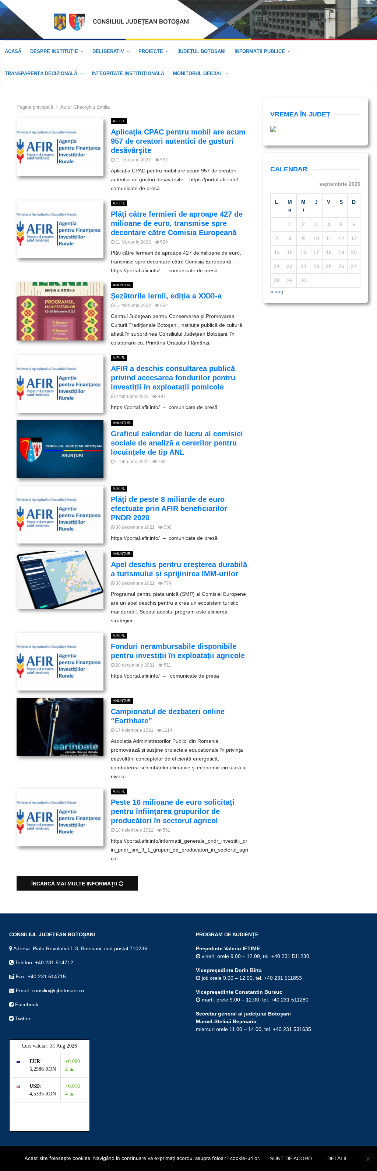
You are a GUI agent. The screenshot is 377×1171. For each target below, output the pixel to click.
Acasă (13, 51)
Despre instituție (54, 51)
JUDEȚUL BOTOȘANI (201, 51)
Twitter (22, 1018)
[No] (367, 1158)
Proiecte (150, 51)
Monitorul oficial (197, 73)
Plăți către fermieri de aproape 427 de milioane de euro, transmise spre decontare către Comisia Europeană (177, 223)
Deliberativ (108, 51)
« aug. (277, 291)
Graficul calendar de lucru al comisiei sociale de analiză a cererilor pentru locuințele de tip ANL (177, 443)
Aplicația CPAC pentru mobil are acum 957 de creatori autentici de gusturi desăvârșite (178, 141)
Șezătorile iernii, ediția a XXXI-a (166, 296)
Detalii (336, 1158)
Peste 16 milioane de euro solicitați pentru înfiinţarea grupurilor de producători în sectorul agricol (173, 811)
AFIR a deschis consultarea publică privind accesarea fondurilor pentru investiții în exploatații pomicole (173, 377)
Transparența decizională (41, 73)
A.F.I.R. (119, 121)
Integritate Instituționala (128, 73)
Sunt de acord (291, 1158)
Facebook (26, 1004)
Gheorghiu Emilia (91, 107)
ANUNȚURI (122, 285)
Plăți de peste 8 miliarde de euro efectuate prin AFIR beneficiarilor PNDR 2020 (169, 508)
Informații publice (260, 51)
